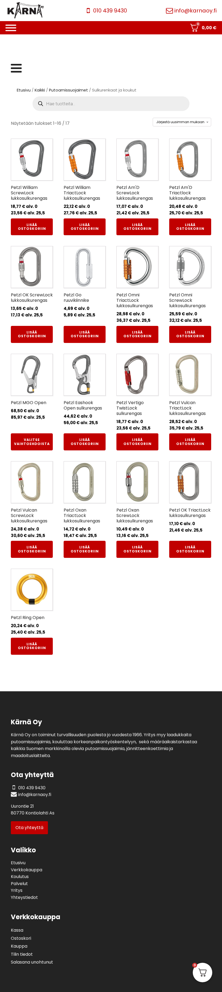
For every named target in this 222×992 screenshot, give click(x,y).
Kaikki (40, 90)
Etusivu (24, 90)
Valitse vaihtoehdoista (32, 441)
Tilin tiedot (22, 954)
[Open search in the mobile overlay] (111, 104)
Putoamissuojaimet (68, 90)
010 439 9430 (110, 10)
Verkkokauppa (26, 870)
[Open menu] (10, 28)
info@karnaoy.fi (195, 10)
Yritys (16, 890)
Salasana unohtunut (32, 962)
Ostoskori (21, 938)
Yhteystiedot (24, 897)
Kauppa (19, 946)
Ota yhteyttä (29, 827)
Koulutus (20, 876)
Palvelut (19, 883)
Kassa (17, 930)
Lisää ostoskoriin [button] (32, 226)
